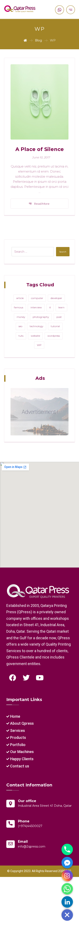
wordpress (53, 335)
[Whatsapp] (67, 888)
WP (39, 345)
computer (37, 298)
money (21, 316)
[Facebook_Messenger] (67, 862)
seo (20, 326)
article (20, 298)
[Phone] (67, 849)
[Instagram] (67, 875)
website (35, 335)
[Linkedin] (67, 902)
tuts (21, 335)
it (50, 307)
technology (36, 326)
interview (36, 307)
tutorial (55, 326)
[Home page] (25, 40)
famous (18, 307)
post (59, 316)
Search (62, 251)
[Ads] (40, 411)
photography (41, 316)
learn (61, 307)
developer (56, 298)
